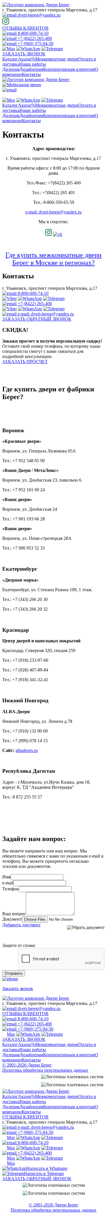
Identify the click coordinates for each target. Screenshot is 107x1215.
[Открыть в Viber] (9, 298)
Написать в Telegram (44, 1173)
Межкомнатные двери (56, 59)
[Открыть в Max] (8, 48)
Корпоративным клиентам (69, 69)
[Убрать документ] (86, 927)
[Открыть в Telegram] (52, 48)
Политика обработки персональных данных (45, 1070)
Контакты (31, 74)
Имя (6, 876)
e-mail (7, 882)
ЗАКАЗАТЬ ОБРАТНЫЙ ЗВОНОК (36, 319)
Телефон (10, 888)
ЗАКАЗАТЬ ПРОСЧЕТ (25, 361)
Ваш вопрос (14, 913)
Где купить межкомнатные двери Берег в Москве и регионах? (53, 258)
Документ (12, 919)
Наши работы (32, 64)
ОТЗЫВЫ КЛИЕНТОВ (25, 28)
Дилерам (10, 69)
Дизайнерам (31, 69)
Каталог (10, 59)
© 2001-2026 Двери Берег (27, 1065)
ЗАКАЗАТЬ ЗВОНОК (23, 53)
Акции (26, 59)
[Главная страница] (36, 4)
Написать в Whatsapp (46, 1168)
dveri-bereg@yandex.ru (38, 15)
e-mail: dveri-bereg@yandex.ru (53, 212)
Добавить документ (21, 924)
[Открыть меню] (21, 84)
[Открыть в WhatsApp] (28, 48)
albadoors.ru (26, 750)
